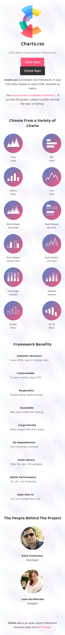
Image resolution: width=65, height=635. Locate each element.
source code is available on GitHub (33, 95)
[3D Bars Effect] (13, 310)
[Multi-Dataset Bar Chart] (51, 210)
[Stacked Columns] (51, 277)
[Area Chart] (13, 143)
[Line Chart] (51, 177)
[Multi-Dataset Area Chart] (13, 210)
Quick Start (32, 62)
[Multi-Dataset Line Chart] (51, 244)
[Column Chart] (13, 177)
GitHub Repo (32, 70)
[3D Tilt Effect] (51, 310)
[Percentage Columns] (13, 277)
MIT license (43, 627)
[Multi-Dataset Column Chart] (13, 244)
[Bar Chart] (51, 143)
